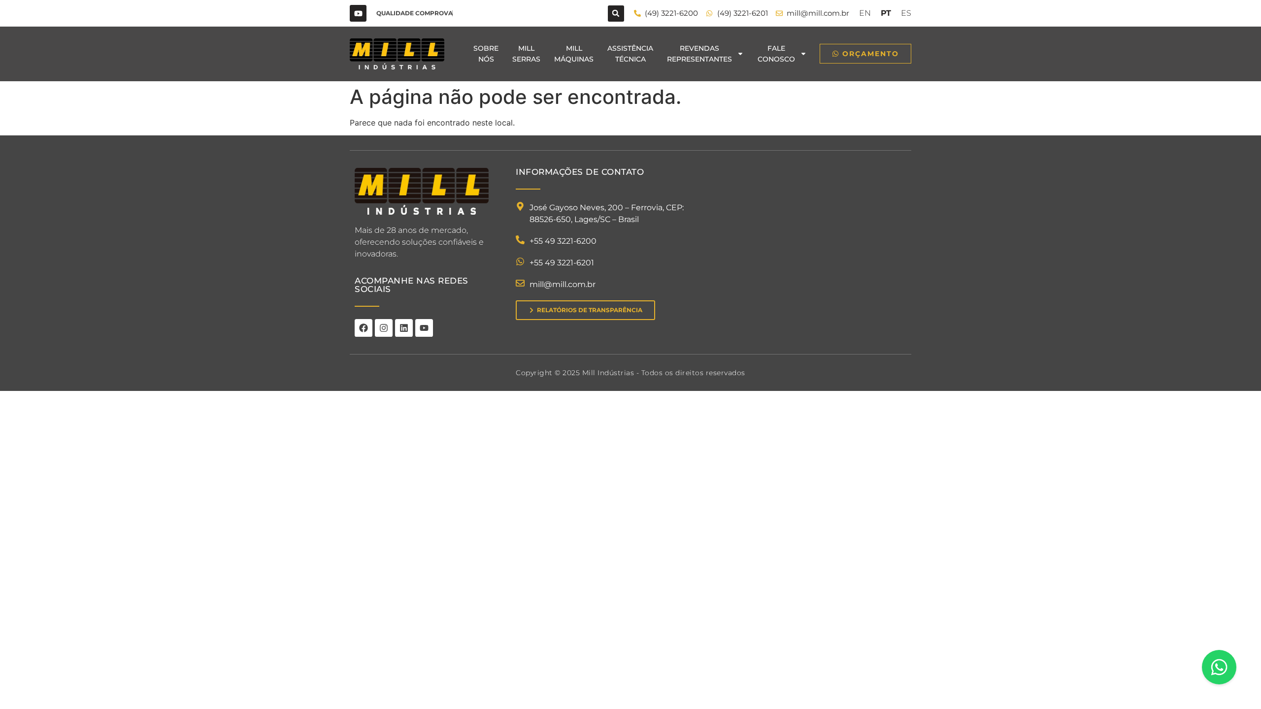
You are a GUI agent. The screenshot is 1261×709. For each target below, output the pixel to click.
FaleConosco (776, 54)
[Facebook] (363, 328)
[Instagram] (384, 328)
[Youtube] (358, 13)
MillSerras (526, 54)
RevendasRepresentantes (699, 54)
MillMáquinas (574, 54)
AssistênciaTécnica (630, 54)
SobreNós (485, 54)
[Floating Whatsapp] (1219, 667)
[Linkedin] (404, 328)
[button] (616, 13)
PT (886, 13)
